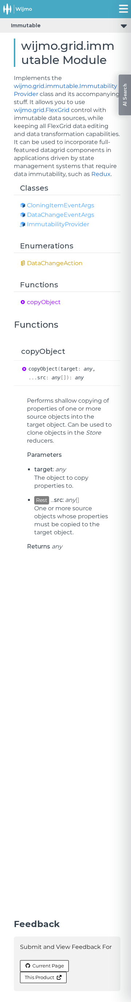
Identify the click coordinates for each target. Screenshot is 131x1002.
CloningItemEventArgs (60, 205)
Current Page (48, 966)
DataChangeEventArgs (60, 214)
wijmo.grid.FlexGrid (42, 110)
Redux (101, 174)
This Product (39, 977)
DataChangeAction (55, 263)
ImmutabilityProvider (58, 224)
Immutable (26, 25)
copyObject (44, 302)
